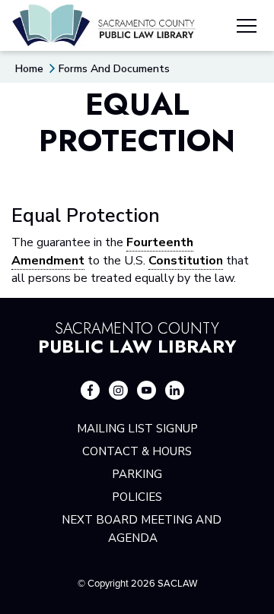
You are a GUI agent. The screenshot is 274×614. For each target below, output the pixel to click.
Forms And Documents (114, 69)
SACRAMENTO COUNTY (137, 336)
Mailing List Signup (137, 428)
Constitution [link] (185, 260)
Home (29, 69)
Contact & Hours (137, 451)
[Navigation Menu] (246, 28)
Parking (137, 474)
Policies (137, 497)
